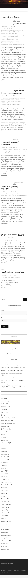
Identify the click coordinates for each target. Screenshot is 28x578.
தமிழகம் (6, 42)
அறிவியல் (15, 137)
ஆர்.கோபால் (4, 95)
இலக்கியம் (3, 426)
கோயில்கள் (4, 457)
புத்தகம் (3, 515)
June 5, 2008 (13, 275)
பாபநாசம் (9, 30)
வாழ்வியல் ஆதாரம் (7, 36)
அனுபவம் (3, 401)
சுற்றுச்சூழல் (13, 36)
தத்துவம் (3, 476)
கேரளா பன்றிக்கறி (14, 101)
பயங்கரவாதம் (4, 504)
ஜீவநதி (10, 33)
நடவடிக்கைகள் (18, 34)
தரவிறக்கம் (4, 479)
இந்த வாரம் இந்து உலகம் (7, 418)
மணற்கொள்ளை (11, 42)
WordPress (22, 570)
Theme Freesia (16, 570)
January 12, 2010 (13, 191)
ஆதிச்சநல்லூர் (9, 34)
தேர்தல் (3, 487)
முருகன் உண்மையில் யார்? (7, 377)
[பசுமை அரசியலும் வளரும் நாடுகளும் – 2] (6, 138)
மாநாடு (14, 151)
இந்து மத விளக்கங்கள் (6, 423)
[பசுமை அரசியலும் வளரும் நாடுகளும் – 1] (6, 182)
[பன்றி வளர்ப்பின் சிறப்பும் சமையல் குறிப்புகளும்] (6, 88)
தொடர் (3, 490)
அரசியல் (14, 20)
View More (5, 81)
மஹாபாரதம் (4, 527)
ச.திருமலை (4, 26)
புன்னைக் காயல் (9, 31)
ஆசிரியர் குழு (4, 147)
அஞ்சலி (3, 398)
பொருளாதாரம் (16, 139)
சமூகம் (18, 20)
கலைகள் (3, 445)
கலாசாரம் (9, 41)
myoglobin (13, 104)
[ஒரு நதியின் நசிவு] (6, 21)
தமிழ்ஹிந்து (3, 570)
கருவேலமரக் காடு (18, 30)
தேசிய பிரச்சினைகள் (6, 482)
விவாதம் (3, 538)
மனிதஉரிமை (10, 28)
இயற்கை (13, 30)
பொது (2, 518)
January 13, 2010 (13, 147)
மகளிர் (3, 524)
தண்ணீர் (12, 41)
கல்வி (2, 448)
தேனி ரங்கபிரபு (5, 98)
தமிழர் (13, 33)
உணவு (18, 88)
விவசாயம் (6, 99)
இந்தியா (6, 152)
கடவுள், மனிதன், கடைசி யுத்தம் (12, 272)
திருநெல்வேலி (5, 28)
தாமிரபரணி (10, 44)
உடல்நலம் (14, 88)
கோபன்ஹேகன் (19, 151)
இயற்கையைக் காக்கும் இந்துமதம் (13, 235)
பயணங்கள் (4, 507)
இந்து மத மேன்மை (5, 420)
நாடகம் (3, 493)
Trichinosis (7, 101)
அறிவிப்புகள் (4, 406)
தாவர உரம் (10, 99)
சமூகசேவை (4, 459)
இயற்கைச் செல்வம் (11, 38)
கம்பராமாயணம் (5, 443)
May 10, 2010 (12, 95)
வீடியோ (3, 543)
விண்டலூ (5, 102)
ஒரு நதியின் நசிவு (19, 23)
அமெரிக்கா (23, 149)
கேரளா (17, 44)
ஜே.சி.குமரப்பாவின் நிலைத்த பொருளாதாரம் (12, 370)
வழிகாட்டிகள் (4, 535)
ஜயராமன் (4, 237)
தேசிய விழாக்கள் (5, 485)
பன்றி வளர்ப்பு (16, 98)
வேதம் (16, 240)
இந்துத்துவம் (11, 39)
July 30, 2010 (12, 26)
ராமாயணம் (4, 529)
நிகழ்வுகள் (3, 496)
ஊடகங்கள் (4, 437)
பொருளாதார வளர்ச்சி (7, 149)
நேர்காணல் (4, 499)
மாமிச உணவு (11, 98)
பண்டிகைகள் (4, 501)
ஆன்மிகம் (3, 412)
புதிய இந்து (4, 513)
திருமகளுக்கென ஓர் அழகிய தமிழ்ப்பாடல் (11, 364)
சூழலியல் (5, 30)
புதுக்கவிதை (5, 277)
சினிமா (3, 465)
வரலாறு (14, 44)
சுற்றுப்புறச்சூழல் (18, 42)
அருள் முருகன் (5, 275)
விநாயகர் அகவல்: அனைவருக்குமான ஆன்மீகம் (13, 367)
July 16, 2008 (11, 237)
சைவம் (3, 473)
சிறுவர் (3, 468)
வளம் (6, 38)
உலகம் (19, 149)
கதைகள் (3, 440)
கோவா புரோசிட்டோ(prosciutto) (6, 103)
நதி (5, 34)
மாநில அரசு (21, 44)
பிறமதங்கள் (4, 510)
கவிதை (2, 269)
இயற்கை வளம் (16, 31)
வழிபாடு (13, 34)
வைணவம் (3, 549)
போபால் (22, 195)
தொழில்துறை (11, 152)
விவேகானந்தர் (4, 540)
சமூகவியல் (5, 44)
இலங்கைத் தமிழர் (5, 429)
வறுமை (25, 195)
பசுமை (7, 33)
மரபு (3, 240)
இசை (2, 415)
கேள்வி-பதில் (4, 454)
